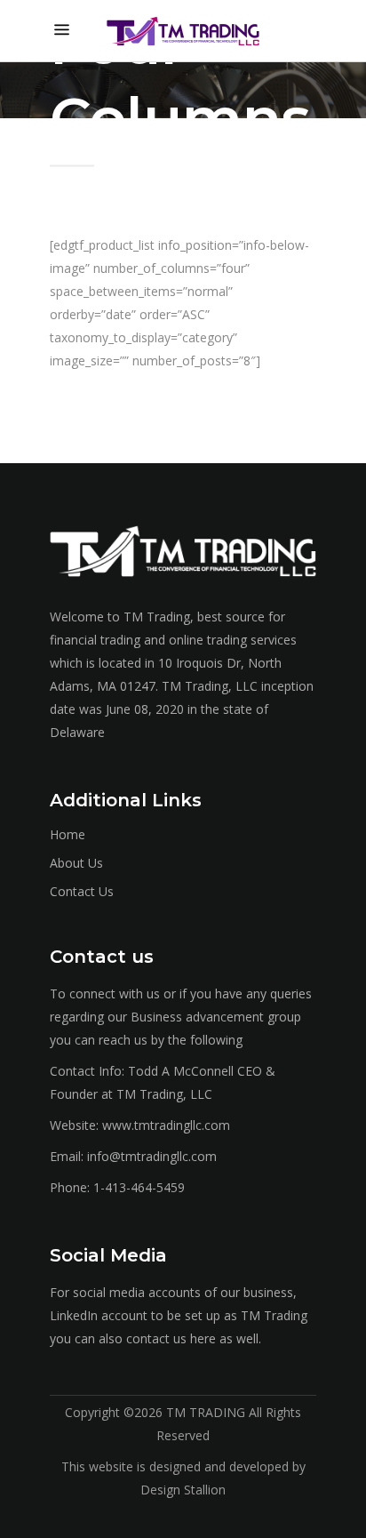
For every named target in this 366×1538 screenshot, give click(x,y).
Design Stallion (183, 1489)
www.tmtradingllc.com (166, 1125)
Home (67, 834)
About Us (76, 862)
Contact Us (82, 891)
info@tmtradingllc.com (152, 1156)
